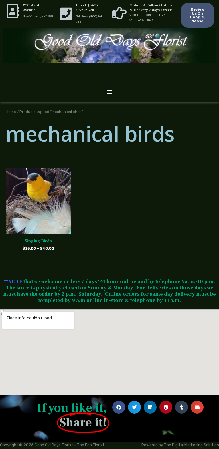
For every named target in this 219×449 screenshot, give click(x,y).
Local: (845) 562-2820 (87, 7)
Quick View (38, 229)
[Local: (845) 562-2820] (66, 14)
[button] (109, 91)
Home (11, 111)
